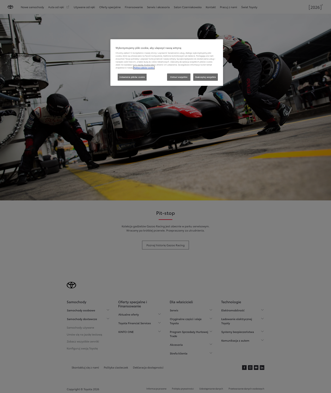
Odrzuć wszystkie (178, 77)
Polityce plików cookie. (144, 67)
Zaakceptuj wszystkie (205, 77)
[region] (166, 62)
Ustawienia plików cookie (132, 77)
